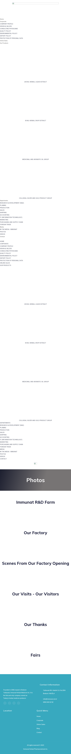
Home (2, 19)
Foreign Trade (5, 224)
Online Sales (4, 40)
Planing (3, 205)
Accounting (4, 215)
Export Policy (5, 36)
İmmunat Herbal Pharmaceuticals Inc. (35, 749)
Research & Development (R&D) (12, 203)
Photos (3, 232)
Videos (2, 234)
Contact (2, 236)
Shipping (3, 212)
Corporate (3, 21)
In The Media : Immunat (8, 229)
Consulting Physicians (9, 29)
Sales (2, 210)
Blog (38, 728)
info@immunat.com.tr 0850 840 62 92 (50, 700)
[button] (35, 239)
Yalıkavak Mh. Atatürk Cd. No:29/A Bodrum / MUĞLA (54, 692)
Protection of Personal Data (11, 38)
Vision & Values (6, 26)
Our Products (4, 43)
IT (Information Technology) (11, 217)
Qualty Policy (5, 31)
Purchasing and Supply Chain (11, 222)
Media (2, 227)
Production (4, 208)
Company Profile (6, 24)
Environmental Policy (8, 33)
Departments (4, 200)
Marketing (4, 220)
